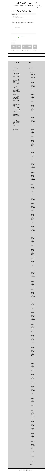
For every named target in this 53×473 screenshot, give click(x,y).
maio (31, 456)
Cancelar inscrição (23, 36)
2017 (30, 72)
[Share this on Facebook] (12, 40)
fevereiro (32, 461)
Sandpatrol (23, 470)
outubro (32, 77)
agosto (32, 451)
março (32, 459)
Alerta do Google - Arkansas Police (33, 80)
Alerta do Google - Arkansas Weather (24, 50)
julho (31, 453)
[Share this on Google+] (14, 40)
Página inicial (10, 7)
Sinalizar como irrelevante (17, 27)
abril (31, 458)
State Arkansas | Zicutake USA (26, 2)
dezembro (32, 74)
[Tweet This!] (13, 40)
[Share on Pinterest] (15, 40)
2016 (30, 464)
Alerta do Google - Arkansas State (21, 10)
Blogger (19, 133)
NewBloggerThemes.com (31, 470)
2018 (30, 71)
